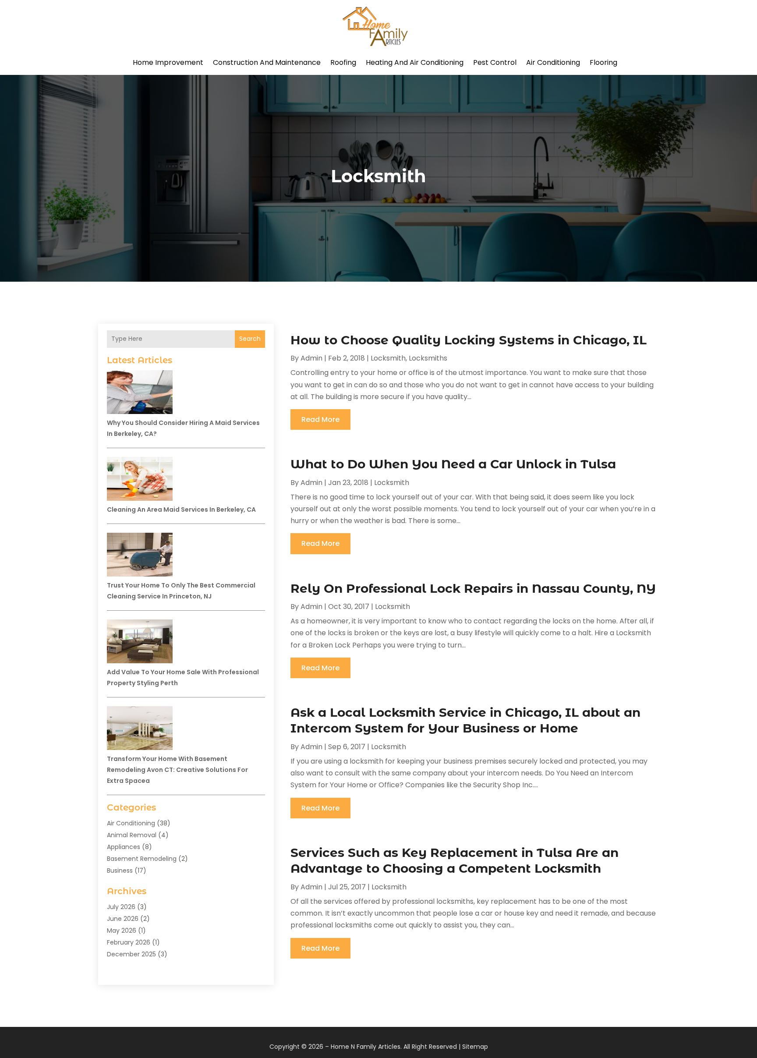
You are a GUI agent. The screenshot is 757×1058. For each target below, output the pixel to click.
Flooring (603, 62)
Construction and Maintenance (267, 62)
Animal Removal (131, 835)
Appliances (123, 846)
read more (320, 419)
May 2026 (121, 930)
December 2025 (131, 954)
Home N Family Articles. (366, 1046)
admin (311, 358)
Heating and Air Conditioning (414, 62)
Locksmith (388, 358)
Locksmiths (428, 358)
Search (250, 338)
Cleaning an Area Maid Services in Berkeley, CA (181, 509)
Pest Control (494, 62)
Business (120, 870)
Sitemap (475, 1046)
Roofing (343, 62)
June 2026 (122, 918)
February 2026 (128, 942)
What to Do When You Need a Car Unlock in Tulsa (453, 463)
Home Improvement (168, 62)
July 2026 (121, 906)
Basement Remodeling (142, 858)
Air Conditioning (553, 62)
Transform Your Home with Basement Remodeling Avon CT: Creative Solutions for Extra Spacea (177, 769)
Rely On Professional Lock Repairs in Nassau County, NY (473, 588)
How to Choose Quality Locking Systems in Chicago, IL (468, 340)
